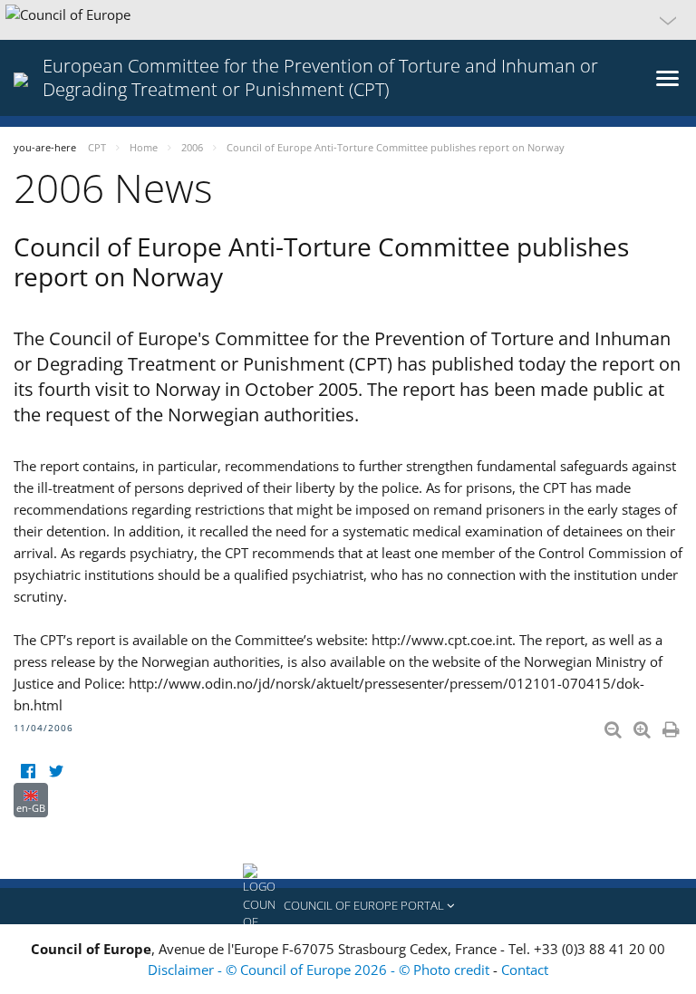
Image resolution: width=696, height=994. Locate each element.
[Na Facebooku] (28, 772)
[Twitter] (56, 772)
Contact (524, 969)
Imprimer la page (672, 726)
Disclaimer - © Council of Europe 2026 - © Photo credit (320, 969)
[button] (348, 20)
